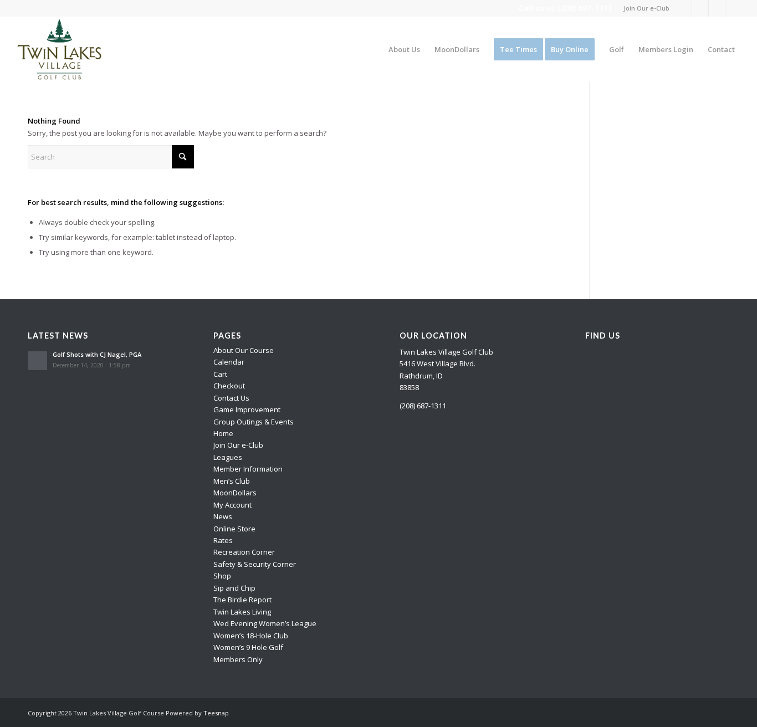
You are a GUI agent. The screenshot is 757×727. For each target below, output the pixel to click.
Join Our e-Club (646, 8)
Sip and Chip (234, 588)
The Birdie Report (242, 600)
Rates (223, 540)
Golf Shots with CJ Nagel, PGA (97, 354)
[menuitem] (643, 8)
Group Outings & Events (253, 422)
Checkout (229, 386)
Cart (220, 374)
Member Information (248, 469)
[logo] (60, 49)
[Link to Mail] (733, 8)
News (222, 516)
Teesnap (216, 713)
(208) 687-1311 (584, 8)
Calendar (228, 362)
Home (223, 433)
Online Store (234, 529)
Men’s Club (231, 481)
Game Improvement (246, 409)
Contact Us (231, 398)
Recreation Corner (244, 552)
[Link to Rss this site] (717, 8)
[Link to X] (700, 8)
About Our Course (243, 350)
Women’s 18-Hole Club (250, 636)
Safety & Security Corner (254, 564)
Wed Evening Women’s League (264, 623)
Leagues (227, 457)
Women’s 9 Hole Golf (248, 647)
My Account (232, 505)
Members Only (238, 659)
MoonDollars (235, 493)
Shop (222, 576)
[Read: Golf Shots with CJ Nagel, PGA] (38, 361)
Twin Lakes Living (242, 612)
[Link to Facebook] (684, 8)
